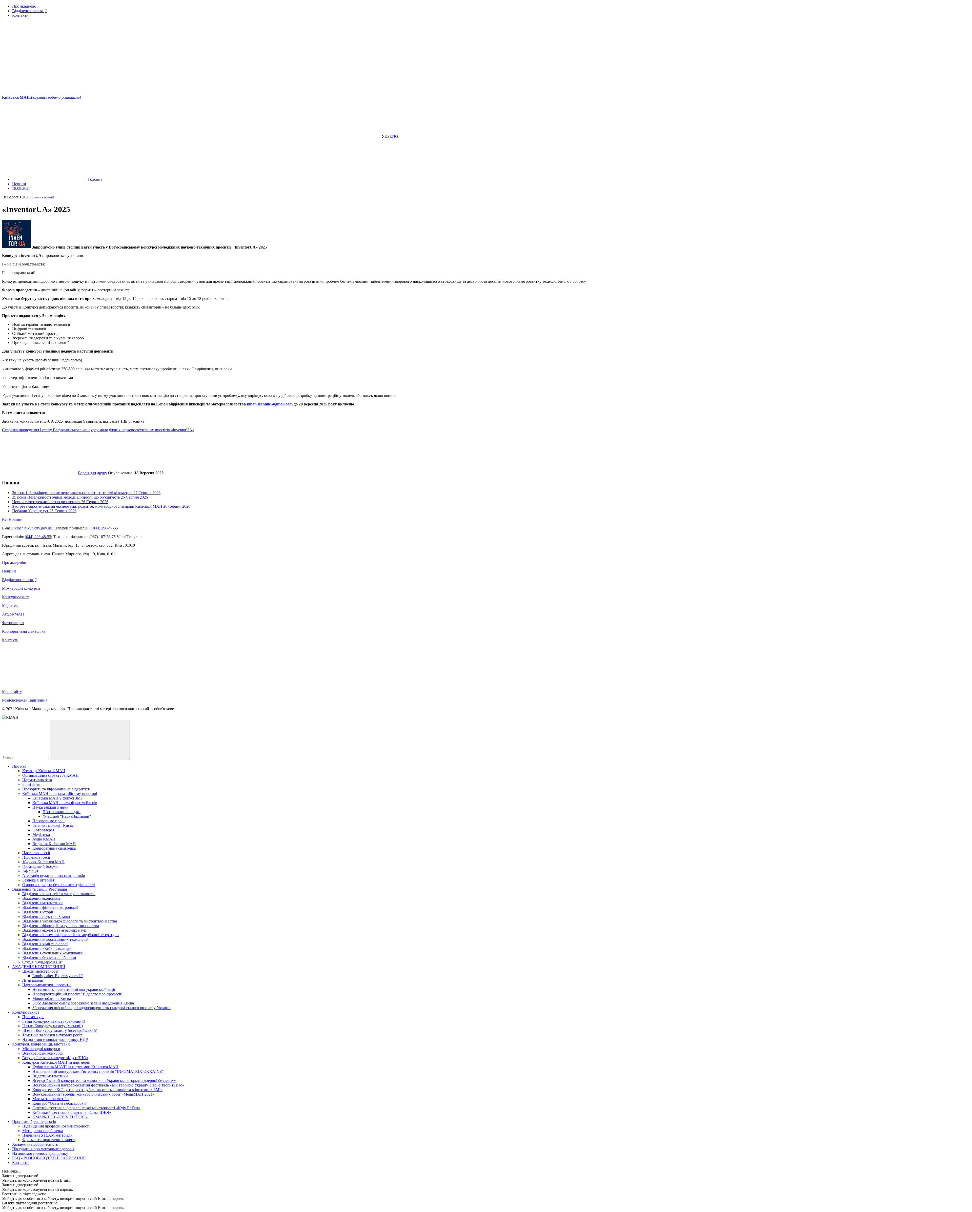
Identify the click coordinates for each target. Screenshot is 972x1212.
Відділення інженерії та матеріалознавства (58, 894)
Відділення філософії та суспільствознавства (60, 925)
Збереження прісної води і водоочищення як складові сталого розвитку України (101, 1007)
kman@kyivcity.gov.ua (33, 528)
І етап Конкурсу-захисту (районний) (53, 1021)
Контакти (20, 15)
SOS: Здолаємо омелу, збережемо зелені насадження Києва (83, 1003)
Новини (9, 571)
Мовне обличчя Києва (51, 998)
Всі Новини (12, 519)
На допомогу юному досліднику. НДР (55, 1039)
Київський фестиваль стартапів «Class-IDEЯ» (71, 1112)
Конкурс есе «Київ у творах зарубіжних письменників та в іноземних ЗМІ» (97, 1089)
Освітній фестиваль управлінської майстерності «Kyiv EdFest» (86, 1108)
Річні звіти (31, 784)
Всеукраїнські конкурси (43, 1053)
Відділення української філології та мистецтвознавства (69, 921)
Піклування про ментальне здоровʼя (43, 1149)
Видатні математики (50, 1076)
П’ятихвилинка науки (61, 812)
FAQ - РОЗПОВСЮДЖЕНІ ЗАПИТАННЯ (49, 1158)
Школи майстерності (40, 971)
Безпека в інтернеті (38, 880)
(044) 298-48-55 (38, 537)
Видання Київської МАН (54, 843)
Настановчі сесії (36, 853)
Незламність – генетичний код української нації (73, 989)
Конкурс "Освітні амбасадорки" (60, 1103)
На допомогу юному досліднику (40, 1153)
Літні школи (32, 980)
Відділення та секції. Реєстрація (39, 889)
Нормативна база (37, 780)
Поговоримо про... (48, 821)
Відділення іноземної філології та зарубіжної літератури (70, 935)
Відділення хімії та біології (45, 944)
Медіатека (10, 605)
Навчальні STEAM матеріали (47, 1135)
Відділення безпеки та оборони (49, 957)
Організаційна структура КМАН (50, 775)
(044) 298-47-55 (105, 528)
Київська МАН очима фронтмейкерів (64, 802)
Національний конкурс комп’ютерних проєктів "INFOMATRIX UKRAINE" (98, 1071)
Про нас (19, 766)
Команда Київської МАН (43, 771)
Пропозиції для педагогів (34, 1121)
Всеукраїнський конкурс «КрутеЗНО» (55, 1058)
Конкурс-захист (15, 597)
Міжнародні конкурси (21, 588)
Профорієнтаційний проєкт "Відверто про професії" (77, 994)
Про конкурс (33, 1017)
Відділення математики (42, 903)
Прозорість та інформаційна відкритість (56, 789)
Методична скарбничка (42, 1130)
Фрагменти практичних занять (48, 1140)
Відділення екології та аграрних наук (54, 930)
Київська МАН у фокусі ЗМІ (57, 798)
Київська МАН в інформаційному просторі (59, 793)
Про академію (24, 6)
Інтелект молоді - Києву (53, 825)
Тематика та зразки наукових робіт (52, 1035)
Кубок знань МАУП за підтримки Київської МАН (75, 1067)
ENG (394, 136)
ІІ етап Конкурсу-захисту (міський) (52, 1026)
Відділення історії (37, 912)
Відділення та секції (29, 11)
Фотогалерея (13, 623)
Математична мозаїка (50, 1099)
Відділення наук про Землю (46, 916)
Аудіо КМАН (43, 839)
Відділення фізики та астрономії (50, 907)
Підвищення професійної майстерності (56, 1126)
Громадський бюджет (40, 866)
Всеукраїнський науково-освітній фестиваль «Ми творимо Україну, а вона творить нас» (108, 1085)
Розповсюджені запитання (24, 700)
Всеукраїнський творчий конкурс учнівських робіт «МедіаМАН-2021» (93, 1094)
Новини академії (42, 197)
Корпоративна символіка (23, 631)
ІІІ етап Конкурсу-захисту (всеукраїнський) (59, 1030)
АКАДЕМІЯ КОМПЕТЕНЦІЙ (38, 966)
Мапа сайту (12, 691)
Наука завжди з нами (50, 807)
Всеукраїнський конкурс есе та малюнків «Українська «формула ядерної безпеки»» (104, 1080)
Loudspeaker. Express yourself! (57, 976)
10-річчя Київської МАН (43, 862)
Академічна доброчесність (35, 1144)
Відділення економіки (41, 898)
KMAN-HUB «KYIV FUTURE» (60, 1117)
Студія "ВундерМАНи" (42, 962)
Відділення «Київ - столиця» (47, 948)
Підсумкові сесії (36, 857)
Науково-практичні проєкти (46, 985)
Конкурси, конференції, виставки (41, 1044)
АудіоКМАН (13, 614)
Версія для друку (92, 473)
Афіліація (30, 871)
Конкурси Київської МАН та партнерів (56, 1062)
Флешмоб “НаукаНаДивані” (67, 816)
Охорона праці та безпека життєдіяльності (58, 884)
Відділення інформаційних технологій (55, 939)
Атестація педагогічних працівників (53, 875)
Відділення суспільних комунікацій (53, 953)
